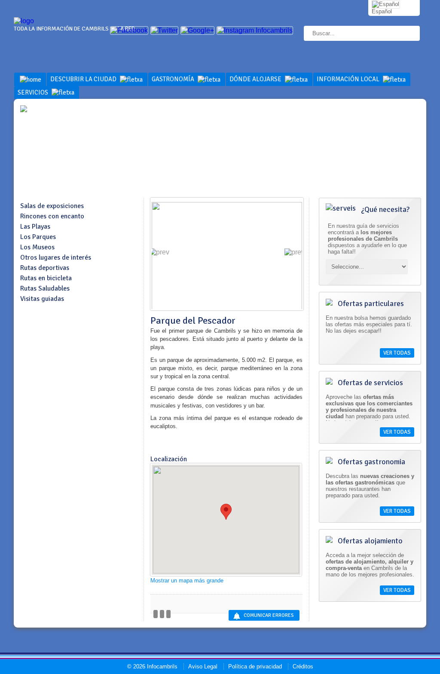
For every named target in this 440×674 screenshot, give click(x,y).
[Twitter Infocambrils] (164, 30)
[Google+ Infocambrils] (197, 30)
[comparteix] (155, 614)
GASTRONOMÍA (174, 79)
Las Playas (35, 226)
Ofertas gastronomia (370, 461)
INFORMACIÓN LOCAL (349, 79)
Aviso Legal (202, 666)
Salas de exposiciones (52, 206)
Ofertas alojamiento (369, 540)
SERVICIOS (33, 92)
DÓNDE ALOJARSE (256, 79)
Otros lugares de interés (55, 257)
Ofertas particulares (370, 303)
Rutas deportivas (44, 267)
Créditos (303, 666)
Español (382, 11)
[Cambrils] (24, 21)
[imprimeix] (168, 614)
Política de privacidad (255, 666)
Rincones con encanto (52, 216)
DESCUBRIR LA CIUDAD (84, 79)
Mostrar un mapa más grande (186, 580)
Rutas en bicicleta (46, 278)
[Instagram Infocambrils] (255, 30)
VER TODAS (397, 352)
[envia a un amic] (162, 614)
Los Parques (38, 237)
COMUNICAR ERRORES (269, 615)
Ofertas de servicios (369, 382)
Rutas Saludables (45, 288)
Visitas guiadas (42, 298)
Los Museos (37, 247)
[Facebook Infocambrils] (129, 30)
